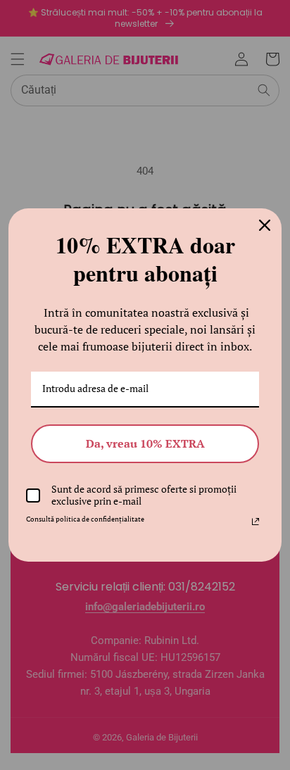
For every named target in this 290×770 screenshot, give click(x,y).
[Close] (265, 225)
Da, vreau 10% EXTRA (145, 443)
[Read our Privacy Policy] (255, 521)
